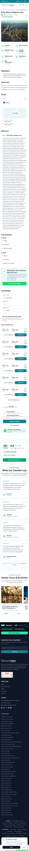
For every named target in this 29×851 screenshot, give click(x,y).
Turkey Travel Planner (19, 827)
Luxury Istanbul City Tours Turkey (9, 792)
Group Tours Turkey (5, 769)
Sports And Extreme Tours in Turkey (9, 803)
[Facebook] (2, 708)
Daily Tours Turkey (5, 751)
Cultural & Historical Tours (7, 748)
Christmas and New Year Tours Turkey (10, 732)
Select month (6, 295)
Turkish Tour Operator (8, 823)
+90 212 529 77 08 (5, 703)
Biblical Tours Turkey (6, 726)
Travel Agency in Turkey (17, 821)
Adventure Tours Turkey (6, 717)
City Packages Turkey (6, 735)
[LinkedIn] (11, 708)
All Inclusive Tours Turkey (7, 719)
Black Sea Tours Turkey (6, 728)
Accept (11, 847)
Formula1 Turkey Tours (6, 764)
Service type (6, 307)
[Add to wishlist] (26, 15)
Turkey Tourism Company (9, 825)
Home (2, 10)
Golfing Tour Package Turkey (7, 762)
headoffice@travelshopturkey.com (10, 700)
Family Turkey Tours (5, 760)
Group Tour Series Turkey (7, 767)
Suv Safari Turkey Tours (6, 789)
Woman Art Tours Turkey (7, 814)
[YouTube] (8, 708)
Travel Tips (9, 831)
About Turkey (13, 829)
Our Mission (7, 836)
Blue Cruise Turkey (5, 730)
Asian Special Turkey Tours (7, 723)
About (2, 689)
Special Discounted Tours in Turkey (9, 805)
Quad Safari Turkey (5, 796)
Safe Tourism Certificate (21, 833)
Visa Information (18, 831)
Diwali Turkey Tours (5, 753)
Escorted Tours (8, 827)
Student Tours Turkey (6, 808)
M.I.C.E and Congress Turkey (8, 755)
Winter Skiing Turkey (6, 812)
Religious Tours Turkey (10, 10)
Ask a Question (9, 334)
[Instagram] (4, 708)
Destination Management (20, 823)
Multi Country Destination (7, 737)
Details (23, 847)
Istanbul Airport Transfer (8, 833)
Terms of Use (21, 836)
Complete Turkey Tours (6, 739)
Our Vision (14, 836)
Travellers (5, 301)
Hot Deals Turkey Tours (6, 778)
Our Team (3, 691)
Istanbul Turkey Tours (6, 787)
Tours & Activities (5, 686)
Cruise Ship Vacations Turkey (8, 744)
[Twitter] (6, 708)
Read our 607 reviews (14, 633)
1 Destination (10, 610)
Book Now (20, 334)
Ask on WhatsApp (15, 283)
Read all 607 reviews (13, 460)
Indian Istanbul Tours (6, 783)
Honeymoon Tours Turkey (7, 773)
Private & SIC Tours (21, 825)
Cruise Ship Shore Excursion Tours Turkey (11, 742)
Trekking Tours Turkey (6, 810)
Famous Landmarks (22, 829)
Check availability (14, 421)
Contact (3, 693)
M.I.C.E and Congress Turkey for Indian (10, 758)
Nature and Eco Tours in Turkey (8, 794)
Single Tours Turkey (5, 801)
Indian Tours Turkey (5, 780)
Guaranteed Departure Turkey (8, 771)
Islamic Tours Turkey (6, 785)
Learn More (20, 844)
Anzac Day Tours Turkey (6, 721)
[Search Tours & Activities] (23, 5)
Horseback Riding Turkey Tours (8, 776)
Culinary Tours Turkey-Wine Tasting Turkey (11, 746)
